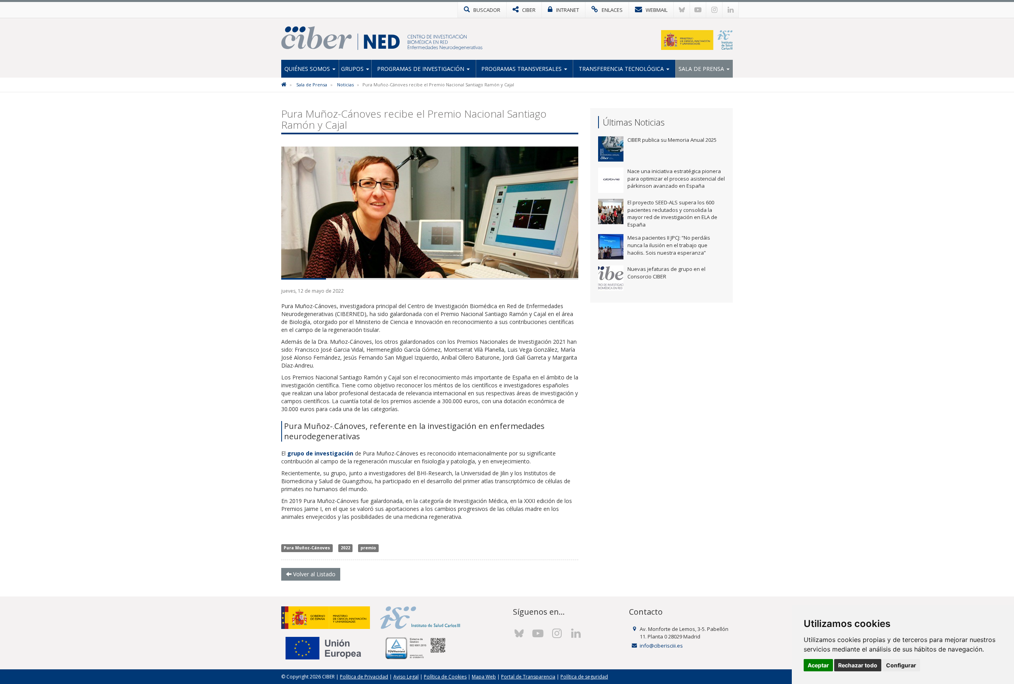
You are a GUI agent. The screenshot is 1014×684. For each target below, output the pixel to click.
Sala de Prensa (702, 68)
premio (368, 548)
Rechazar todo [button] (857, 665)
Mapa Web (484, 676)
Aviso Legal (406, 676)
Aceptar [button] (818, 665)
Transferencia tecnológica (622, 68)
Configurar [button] (901, 665)
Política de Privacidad (364, 676)
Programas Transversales (522, 68)
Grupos (353, 68)
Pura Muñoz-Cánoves (307, 548)
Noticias (345, 85)
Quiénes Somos (308, 68)
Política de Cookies (445, 676)
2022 (345, 548)
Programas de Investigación (421, 68)
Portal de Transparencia (528, 676)
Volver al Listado (313, 574)
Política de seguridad (584, 676)
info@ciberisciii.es (661, 645)
